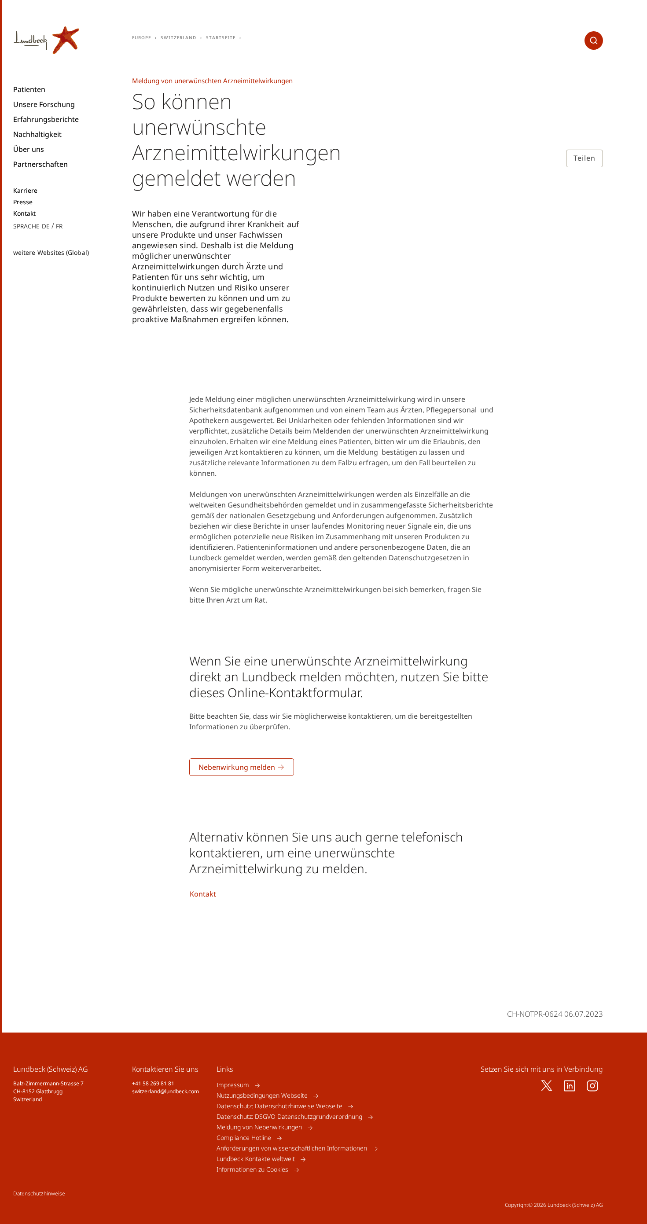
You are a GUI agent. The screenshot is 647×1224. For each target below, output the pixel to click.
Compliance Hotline (244, 1138)
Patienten (29, 89)
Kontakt (24, 213)
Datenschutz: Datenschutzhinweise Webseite (279, 1106)
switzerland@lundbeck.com (165, 1091)
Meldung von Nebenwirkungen (259, 1127)
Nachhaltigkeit (37, 134)
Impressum (233, 1085)
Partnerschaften (40, 164)
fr (59, 226)
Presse (23, 202)
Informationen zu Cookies (252, 1170)
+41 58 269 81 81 (153, 1083)
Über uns (28, 149)
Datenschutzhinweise (39, 1193)
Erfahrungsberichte (46, 119)
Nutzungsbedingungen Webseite (262, 1096)
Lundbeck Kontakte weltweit (256, 1159)
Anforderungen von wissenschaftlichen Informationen (292, 1148)
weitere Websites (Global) (51, 252)
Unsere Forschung (44, 104)
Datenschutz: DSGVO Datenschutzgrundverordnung (289, 1117)
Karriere (25, 190)
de (46, 226)
